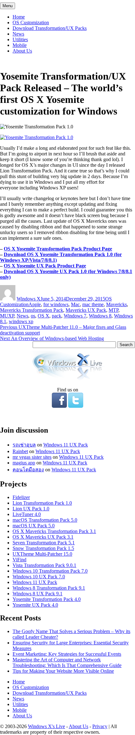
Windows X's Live (46, 726)
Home (19, 17)
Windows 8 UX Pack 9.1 (37, 593)
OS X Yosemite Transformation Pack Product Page (58, 248)
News (18, 33)
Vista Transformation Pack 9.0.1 (44, 565)
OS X (43, 315)
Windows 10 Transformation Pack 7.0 (50, 571)
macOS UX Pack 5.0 (34, 525)
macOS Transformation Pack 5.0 (45, 520)
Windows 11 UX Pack (65, 444)
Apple (35, 304)
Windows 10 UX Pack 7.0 (39, 576)
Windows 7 (75, 315)
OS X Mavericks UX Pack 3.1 (43, 537)
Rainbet (20, 451)
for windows (55, 304)
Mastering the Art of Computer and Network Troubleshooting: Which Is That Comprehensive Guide (67, 662)
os (33, 315)
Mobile (20, 45)
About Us (22, 50)
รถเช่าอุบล (24, 444)
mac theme (93, 304)
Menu (8, 5)
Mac (75, 304)
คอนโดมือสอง (28, 469)
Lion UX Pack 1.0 (31, 508)
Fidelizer (21, 497)
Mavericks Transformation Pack (31, 310)
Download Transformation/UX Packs (50, 28)
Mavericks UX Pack (86, 310)
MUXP (7, 315)
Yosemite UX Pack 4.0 (35, 605)
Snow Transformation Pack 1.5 (43, 548)
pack (56, 315)
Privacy (99, 726)
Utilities (20, 39)
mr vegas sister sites (32, 457)
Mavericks (116, 304)
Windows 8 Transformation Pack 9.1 (49, 588)
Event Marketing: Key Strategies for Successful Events (67, 654)
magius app (24, 462)
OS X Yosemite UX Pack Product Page (45, 265)
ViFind (19, 559)
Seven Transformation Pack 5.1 (44, 542)
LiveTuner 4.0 (27, 514)
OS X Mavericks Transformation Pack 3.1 (54, 531)
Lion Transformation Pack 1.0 (42, 503)
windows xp (21, 321)
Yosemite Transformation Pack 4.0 (47, 599)
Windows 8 (100, 315)
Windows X (28, 298)
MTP (113, 310)
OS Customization (31, 22)
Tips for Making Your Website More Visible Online (63, 671)
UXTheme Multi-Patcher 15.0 (42, 554)
